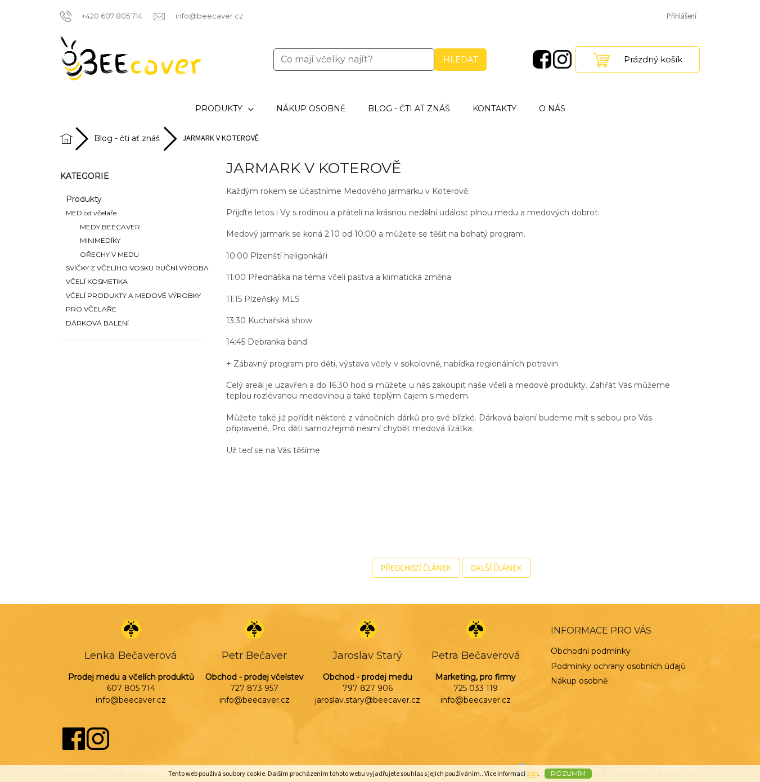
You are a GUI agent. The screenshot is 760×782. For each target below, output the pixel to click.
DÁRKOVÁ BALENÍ (97, 323)
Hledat (460, 60)
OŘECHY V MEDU (109, 254)
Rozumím (568, 773)
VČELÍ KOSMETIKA (97, 281)
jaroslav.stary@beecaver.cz (367, 700)
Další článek (496, 567)
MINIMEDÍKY (100, 240)
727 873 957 (254, 688)
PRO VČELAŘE (91, 309)
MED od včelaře (91, 213)
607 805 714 (131, 688)
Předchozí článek (416, 567)
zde (532, 773)
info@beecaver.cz (131, 700)
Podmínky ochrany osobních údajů (618, 666)
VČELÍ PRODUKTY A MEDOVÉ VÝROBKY (133, 295)
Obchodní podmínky (591, 651)
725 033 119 (475, 688)
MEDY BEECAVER (110, 227)
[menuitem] (224, 109)
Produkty (84, 199)
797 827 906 (368, 688)
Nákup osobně (579, 681)
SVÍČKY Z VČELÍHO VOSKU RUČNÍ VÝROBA (137, 268)
